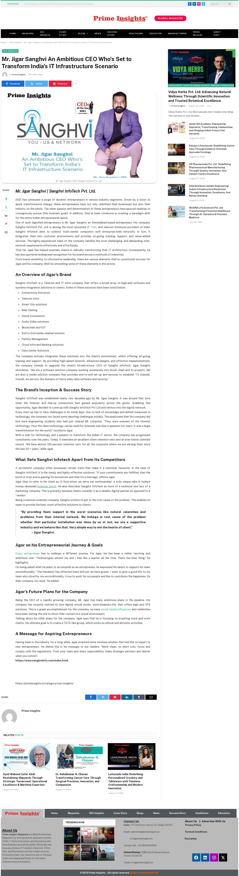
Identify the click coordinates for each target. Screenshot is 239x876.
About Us (191, 821)
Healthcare (136, 33)
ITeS (94, 227)
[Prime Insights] (77, 18)
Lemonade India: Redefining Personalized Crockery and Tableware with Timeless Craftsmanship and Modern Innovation (125, 781)
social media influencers (116, 609)
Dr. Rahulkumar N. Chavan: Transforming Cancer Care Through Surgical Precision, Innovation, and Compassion (78, 779)
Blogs (81, 33)
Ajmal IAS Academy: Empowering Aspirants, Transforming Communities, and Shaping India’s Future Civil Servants (211, 129)
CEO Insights (45, 33)
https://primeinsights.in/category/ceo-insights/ (44, 683)
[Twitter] (6, 207)
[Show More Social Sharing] (75, 84)
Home (13, 33)
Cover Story (62, 33)
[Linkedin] (205, 857)
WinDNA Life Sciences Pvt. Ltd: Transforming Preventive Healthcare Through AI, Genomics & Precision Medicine (209, 212)
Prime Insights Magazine (15, 834)
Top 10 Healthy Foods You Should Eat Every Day (49, 4)
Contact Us (131, 821)
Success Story (112, 33)
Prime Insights (19, 74)
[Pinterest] (6, 224)
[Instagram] (214, 857)
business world (46, 486)
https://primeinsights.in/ (144, 872)
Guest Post (217, 33)
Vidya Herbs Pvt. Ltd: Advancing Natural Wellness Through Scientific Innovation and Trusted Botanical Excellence (199, 96)
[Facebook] (6, 199)
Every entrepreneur (27, 553)
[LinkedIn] (6, 215)
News (98, 33)
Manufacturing (177, 33)
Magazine (27, 33)
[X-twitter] (223, 857)
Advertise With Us (213, 821)
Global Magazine (170, 18)
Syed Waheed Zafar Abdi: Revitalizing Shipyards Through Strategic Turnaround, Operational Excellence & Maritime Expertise (25, 779)
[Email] (6, 232)
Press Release (197, 33)
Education (155, 33)
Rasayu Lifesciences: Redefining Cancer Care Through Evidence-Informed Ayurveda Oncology (212, 148)
